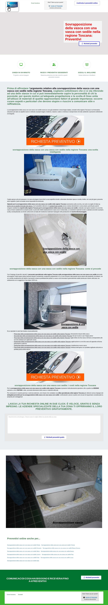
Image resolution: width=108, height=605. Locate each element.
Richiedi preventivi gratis (55, 437)
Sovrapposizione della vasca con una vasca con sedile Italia (23, 560)
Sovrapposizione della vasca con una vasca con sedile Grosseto (24, 548)
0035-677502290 (57, 6)
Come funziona (35, 3)
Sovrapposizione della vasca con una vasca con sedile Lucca (57, 557)
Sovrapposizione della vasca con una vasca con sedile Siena (23, 551)
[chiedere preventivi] (55, 131)
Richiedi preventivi (91, 43)
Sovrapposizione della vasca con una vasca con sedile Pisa (57, 554)
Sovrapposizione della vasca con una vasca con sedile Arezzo (57, 551)
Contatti (20, 594)
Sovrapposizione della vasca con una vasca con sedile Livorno (23, 554)
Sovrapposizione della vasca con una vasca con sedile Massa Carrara (61, 548)
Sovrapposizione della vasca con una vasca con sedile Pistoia (23, 545)
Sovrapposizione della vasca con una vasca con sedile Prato (23, 557)
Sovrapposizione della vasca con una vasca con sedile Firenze (58, 545)
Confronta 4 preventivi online (87, 3)
